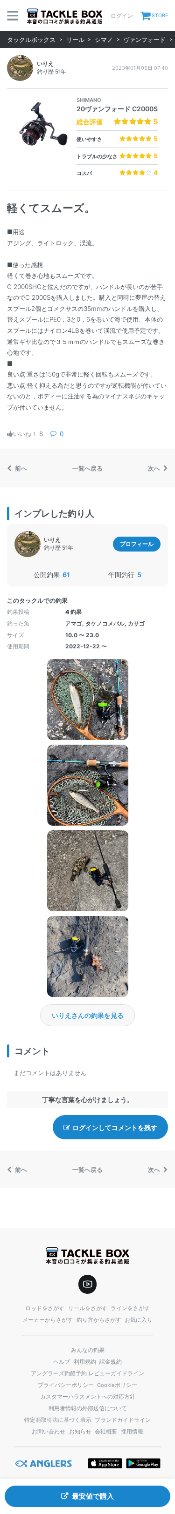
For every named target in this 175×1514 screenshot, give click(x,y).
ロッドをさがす (44, 1308)
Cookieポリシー (117, 1385)
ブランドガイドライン (123, 1420)
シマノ (104, 39)
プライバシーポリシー (66, 1385)
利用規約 (85, 1362)
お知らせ (80, 1431)
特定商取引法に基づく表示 (57, 1420)
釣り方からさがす (99, 1320)
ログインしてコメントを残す (114, 1127)
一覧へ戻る (87, 468)
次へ (154, 468)
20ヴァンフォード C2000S (117, 109)
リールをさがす (87, 1308)
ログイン (122, 15)
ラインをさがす (130, 1308)
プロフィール (137, 543)
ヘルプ (61, 1362)
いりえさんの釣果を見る (88, 1015)
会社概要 (106, 1431)
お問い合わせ (48, 1431)
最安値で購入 (93, 1496)
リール (75, 39)
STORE (160, 16)
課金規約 (110, 1362)
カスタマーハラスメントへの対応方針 (87, 1396)
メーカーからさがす (47, 1320)
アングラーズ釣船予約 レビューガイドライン (87, 1373)
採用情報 (132, 1431)
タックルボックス (31, 39)
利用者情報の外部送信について (88, 1408)
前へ (20, 468)
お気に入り (139, 1320)
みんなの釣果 (88, 1350)
